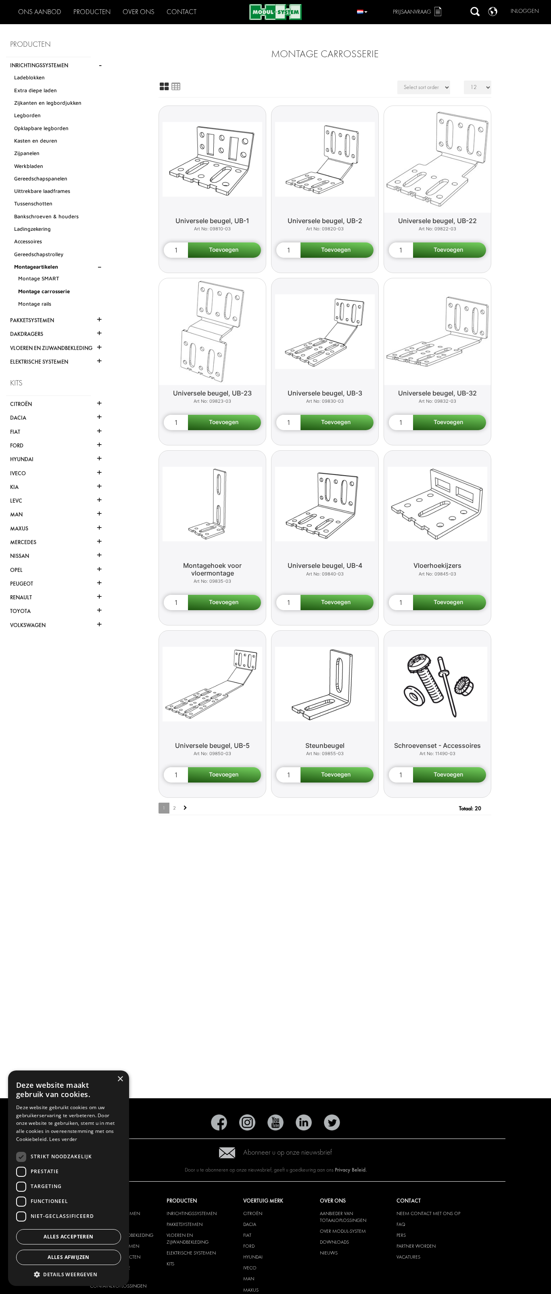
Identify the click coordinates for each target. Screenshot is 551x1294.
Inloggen (525, 11)
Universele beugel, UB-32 (437, 393)
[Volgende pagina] (185, 808)
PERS (401, 1235)
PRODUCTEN (92, 12)
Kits (170, 1264)
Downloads (334, 1242)
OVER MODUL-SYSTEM (343, 1231)
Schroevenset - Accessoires (437, 745)
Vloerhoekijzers (437, 565)
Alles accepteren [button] (68, 1236)
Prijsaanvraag (412, 11)
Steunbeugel (324, 745)
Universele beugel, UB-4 (325, 565)
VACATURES (408, 1257)
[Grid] (164, 87)
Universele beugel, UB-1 (212, 221)
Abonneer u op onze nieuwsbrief (287, 1152)
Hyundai (253, 1257)
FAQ (401, 1224)
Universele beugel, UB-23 (212, 393)
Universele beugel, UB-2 (325, 221)
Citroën (252, 1213)
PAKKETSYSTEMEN (184, 1224)
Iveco (250, 1268)
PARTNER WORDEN (416, 1246)
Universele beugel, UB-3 (325, 393)
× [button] (120, 1079)
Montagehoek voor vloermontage (212, 569)
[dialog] (68, 1178)
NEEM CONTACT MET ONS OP (428, 1213)
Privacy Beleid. (351, 1169)
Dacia (249, 1224)
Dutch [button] (362, 10)
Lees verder (63, 1139)
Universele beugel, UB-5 (212, 745)
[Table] (175, 86)
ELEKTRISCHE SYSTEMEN (191, 1253)
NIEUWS (329, 1253)
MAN (248, 1279)
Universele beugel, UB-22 (437, 221)
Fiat (247, 1235)
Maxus (251, 1290)
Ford (249, 1246)
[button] (68, 1274)
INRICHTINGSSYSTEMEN (192, 1213)
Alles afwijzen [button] (69, 1257)
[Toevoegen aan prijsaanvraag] (224, 250)
